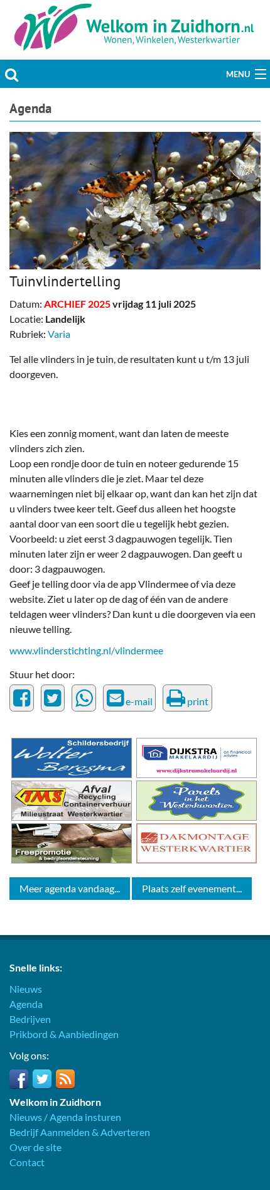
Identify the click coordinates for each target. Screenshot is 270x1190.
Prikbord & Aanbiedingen (64, 1034)
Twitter (42, 1078)
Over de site (35, 1147)
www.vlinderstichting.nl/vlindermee (86, 650)
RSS (65, 1078)
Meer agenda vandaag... (69, 888)
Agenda (30, 108)
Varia (59, 334)
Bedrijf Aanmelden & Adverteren (79, 1132)
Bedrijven (30, 1019)
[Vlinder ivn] (135, 199)
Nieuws (25, 989)
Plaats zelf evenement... (192, 888)
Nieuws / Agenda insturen (65, 1117)
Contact (27, 1162)
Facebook (18, 1078)
